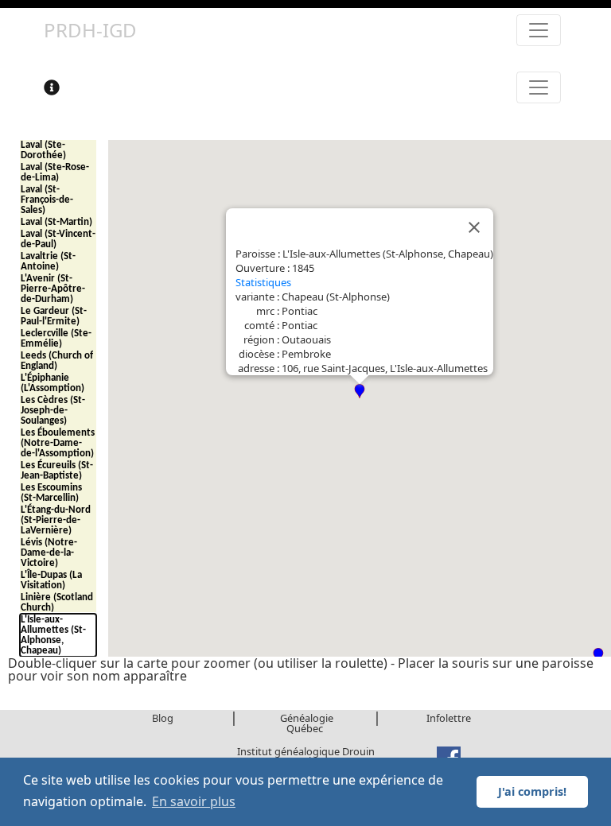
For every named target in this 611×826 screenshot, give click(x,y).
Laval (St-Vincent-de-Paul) (58, 239)
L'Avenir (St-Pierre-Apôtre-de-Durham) (53, 288)
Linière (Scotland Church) (57, 602)
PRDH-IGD (90, 30)
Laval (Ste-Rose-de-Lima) (55, 172)
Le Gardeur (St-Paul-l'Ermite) (54, 316)
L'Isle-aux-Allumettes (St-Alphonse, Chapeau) (53, 635)
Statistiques (263, 282)
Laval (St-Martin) (56, 222)
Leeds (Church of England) (57, 361)
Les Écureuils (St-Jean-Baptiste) (57, 470)
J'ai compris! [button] (532, 791)
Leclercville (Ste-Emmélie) (56, 338)
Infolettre (448, 718)
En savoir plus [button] (193, 801)
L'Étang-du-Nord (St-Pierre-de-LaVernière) (56, 520)
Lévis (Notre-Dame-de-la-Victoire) (49, 552)
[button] (359, 391)
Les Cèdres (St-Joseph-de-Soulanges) (53, 410)
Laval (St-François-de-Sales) (47, 199)
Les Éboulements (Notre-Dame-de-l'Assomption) (58, 443)
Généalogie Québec (306, 723)
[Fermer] (474, 227)
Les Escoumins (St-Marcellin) (51, 493)
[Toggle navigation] (538, 30)
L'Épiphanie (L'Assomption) (52, 383)
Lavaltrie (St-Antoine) (48, 261)
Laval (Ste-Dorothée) (43, 150)
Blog (162, 718)
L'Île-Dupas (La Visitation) (51, 580)
